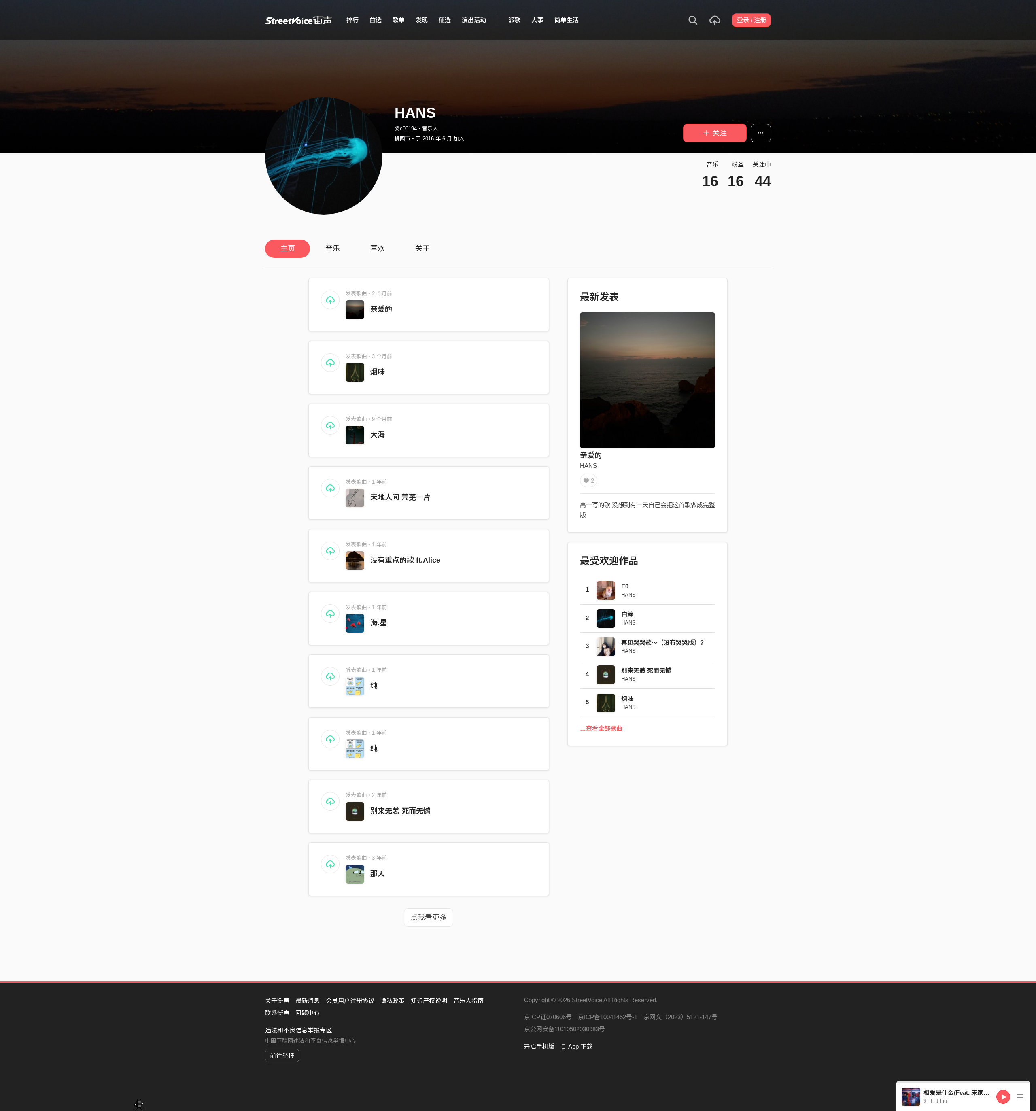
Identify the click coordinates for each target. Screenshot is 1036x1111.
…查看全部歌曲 (601, 728)
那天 (377, 874)
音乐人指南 (468, 1000)
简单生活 (566, 20)
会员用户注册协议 (350, 1000)
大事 (537, 20)
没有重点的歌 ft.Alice (405, 560)
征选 (445, 20)
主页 (287, 248)
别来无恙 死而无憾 (400, 811)
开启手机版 (539, 1046)
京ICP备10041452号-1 (607, 1016)
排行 (352, 20)
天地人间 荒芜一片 (400, 497)
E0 (624, 586)
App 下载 (580, 1046)
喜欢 (377, 248)
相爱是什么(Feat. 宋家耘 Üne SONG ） (976, 1092)
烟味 (377, 372)
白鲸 (627, 614)
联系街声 (277, 1012)
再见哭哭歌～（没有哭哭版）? (662, 642)
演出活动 (474, 20)
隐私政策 (392, 1000)
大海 (377, 435)
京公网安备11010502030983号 (564, 1029)
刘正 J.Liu (935, 1101)
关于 (422, 248)
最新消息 (307, 1000)
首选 (375, 20)
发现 (422, 20)
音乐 (332, 248)
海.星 (378, 623)
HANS (588, 465)
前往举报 (282, 1055)
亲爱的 (381, 309)
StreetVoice (298, 20)
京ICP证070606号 (548, 1016)
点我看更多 (428, 917)
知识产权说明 (429, 1000)
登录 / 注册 (751, 20)
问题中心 (307, 1012)
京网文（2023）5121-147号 (680, 1016)
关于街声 (277, 1000)
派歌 (514, 20)
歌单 (399, 20)
